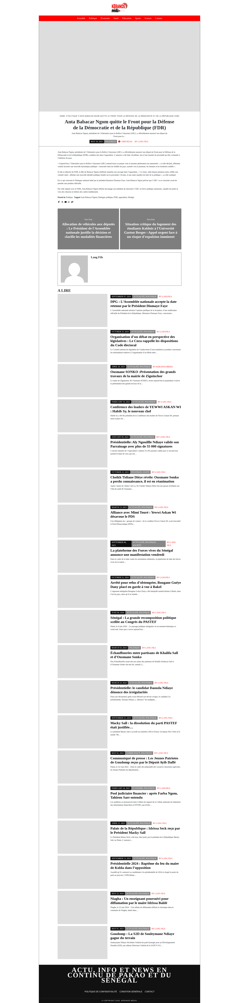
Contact (158, 18)
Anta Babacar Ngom (89, 197)
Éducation (126, 18)
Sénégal (131, 197)
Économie (105, 18)
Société (137, 545)
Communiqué (133, 753)
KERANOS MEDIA (164, 367)
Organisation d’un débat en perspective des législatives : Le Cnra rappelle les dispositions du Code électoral (144, 341)
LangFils (167, 296)
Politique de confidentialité (101, 992)
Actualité (81, 18)
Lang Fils (143, 141)
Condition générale (131, 992)
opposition (123, 197)
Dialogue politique (105, 197)
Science (148, 18)
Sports (138, 18)
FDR (116, 197)
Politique (93, 18)
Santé (116, 18)
